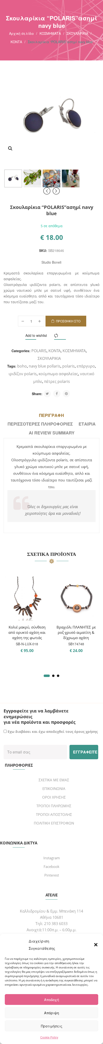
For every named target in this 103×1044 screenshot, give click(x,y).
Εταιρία (87, 424)
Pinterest (51, 875)
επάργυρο (86, 366)
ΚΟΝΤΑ (16, 41)
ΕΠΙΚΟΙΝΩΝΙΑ (53, 788)
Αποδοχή (51, 999)
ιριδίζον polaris (23, 373)
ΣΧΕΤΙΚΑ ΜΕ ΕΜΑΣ (54, 779)
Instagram (51, 857)
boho (22, 366)
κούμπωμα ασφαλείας (58, 373)
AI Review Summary (51, 433)
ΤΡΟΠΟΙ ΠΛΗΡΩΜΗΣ (53, 805)
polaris (68, 366)
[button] (95, 944)
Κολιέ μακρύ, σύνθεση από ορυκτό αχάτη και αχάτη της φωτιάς (27, 632)
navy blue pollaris (44, 366)
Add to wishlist (36, 335)
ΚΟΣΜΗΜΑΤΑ (50, 33)
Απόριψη (51, 1012)
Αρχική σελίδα (21, 33)
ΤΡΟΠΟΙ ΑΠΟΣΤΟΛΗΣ (54, 814)
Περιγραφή (51, 415)
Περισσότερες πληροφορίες (40, 424)
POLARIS (38, 350)
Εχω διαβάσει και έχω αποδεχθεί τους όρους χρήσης (53, 731)
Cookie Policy (49, 1037)
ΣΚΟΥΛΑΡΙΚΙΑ (77, 33)
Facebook (51, 866)
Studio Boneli (51, 262)
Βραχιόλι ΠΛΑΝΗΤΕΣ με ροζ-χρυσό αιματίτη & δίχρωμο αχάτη (76, 632)
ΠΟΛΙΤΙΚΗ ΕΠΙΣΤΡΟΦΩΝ (54, 823)
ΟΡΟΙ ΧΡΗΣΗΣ (54, 797)
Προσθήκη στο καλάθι (68, 322)
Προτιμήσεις (51, 1025)
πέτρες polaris (57, 381)
